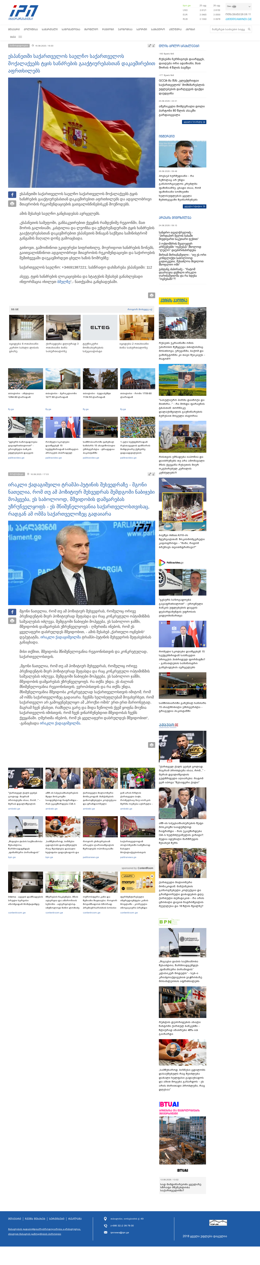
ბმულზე (63, 282)
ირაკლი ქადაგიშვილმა (60, 637)
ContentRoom (145, 868)
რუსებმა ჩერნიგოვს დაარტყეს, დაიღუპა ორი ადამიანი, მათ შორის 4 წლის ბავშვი (182, 63)
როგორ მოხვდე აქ (140, 309)
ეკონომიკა (125, 29)
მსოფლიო (91, 29)
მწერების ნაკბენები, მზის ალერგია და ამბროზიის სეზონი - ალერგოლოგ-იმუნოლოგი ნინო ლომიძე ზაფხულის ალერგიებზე (62, 904)
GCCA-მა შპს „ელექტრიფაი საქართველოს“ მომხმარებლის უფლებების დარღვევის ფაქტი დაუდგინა (182, 87)
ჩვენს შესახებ (35, 1219)
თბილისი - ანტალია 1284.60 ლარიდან (21, 395)
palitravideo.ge (16, 457)
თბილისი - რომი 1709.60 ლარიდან (136, 395)
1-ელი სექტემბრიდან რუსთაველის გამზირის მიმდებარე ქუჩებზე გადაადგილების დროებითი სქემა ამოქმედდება (135, 451)
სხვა (13, 36)
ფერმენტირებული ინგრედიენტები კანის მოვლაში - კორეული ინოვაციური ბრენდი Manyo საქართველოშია (135, 904)
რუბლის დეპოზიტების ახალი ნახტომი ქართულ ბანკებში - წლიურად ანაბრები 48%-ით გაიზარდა (180, 1028)
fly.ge (11, 409)
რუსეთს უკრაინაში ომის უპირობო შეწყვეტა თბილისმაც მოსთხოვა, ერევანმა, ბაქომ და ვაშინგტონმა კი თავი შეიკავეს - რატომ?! (182, 350)
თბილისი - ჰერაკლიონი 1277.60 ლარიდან (61, 395)
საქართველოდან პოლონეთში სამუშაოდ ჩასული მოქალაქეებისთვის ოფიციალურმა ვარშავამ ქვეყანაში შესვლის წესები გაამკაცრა (137, 852)
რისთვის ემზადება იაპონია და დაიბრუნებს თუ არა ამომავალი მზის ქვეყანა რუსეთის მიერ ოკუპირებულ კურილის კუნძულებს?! (182, 464)
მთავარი (14, 29)
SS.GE (15, 309)
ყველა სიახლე (193, 121)
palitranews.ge (91, 857)
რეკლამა (75, 1219)
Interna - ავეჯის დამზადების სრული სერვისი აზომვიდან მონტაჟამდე (25, 900)
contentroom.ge (17, 912)
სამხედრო (158, 29)
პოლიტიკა (31, 29)
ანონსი (190, 29)
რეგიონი (108, 29)
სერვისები (56, 1219)
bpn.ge (187, 5)
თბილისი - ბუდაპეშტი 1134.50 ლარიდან (97, 395)
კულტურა (175, 29)
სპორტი (141, 29)
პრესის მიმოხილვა (175, 218)
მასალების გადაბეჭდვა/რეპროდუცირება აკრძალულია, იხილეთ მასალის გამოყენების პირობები (44, 1231)
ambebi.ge (14, 808)
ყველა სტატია (193, 206)
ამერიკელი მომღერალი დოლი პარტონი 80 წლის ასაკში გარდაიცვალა (182, 111)
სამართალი (50, 29)
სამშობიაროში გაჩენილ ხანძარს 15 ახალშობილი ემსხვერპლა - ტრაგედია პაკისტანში (99, 447)
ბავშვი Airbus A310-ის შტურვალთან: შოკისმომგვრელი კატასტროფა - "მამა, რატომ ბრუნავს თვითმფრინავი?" (182, 541)
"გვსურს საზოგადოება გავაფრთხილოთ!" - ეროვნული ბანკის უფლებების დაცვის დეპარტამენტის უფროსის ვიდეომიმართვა (25, 451)
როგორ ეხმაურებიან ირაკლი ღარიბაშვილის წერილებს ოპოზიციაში (98, 845)
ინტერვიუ (167, 136)
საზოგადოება (71, 29)
